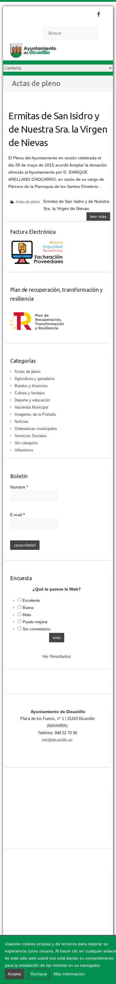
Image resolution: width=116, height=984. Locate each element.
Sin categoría (26, 443)
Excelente (31, 600)
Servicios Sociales (31, 436)
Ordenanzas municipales (36, 428)
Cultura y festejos (30, 393)
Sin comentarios (37, 629)
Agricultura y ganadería (34, 378)
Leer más (98, 216)
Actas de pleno (28, 202)
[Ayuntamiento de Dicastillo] (50, 52)
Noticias (22, 421)
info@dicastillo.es (57, 740)
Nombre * (19, 487)
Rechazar (39, 974)
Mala (27, 615)
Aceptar (14, 974)
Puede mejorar (35, 622)
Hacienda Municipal (31, 407)
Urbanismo (24, 450)
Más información (69, 974)
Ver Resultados (56, 656)
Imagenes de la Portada (35, 414)
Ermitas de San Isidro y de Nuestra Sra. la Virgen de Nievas (57, 129)
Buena (28, 607)
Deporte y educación (32, 400)
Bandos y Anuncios (31, 386)
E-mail (17, 514)
